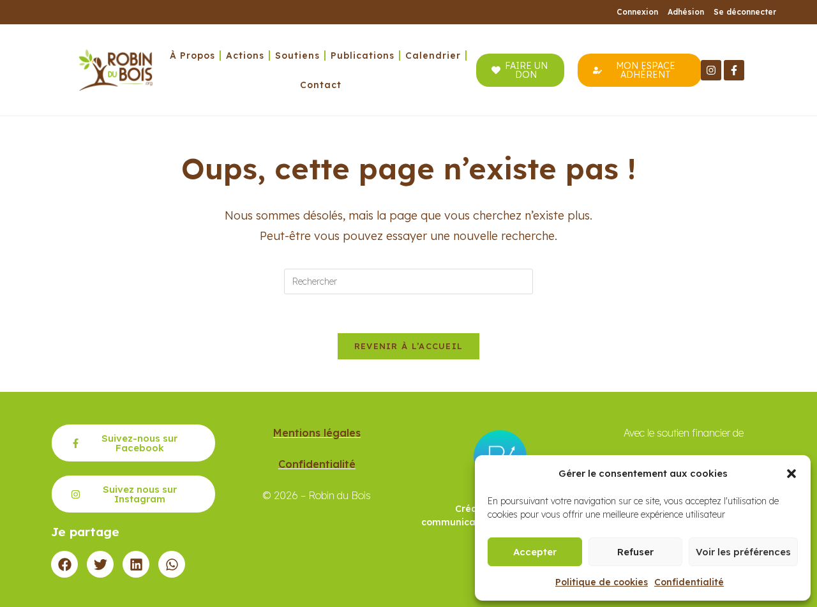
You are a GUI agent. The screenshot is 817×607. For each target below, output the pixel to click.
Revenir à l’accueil (408, 346)
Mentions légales (317, 432)
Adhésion (686, 12)
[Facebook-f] (734, 70)
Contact (320, 85)
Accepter (535, 552)
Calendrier (433, 55)
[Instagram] (711, 70)
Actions (245, 55)
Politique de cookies (601, 582)
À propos (192, 55)
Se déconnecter (745, 12)
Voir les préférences (743, 552)
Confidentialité (689, 582)
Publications (362, 55)
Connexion (637, 12)
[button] (791, 473)
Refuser (635, 552)
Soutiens (297, 55)
